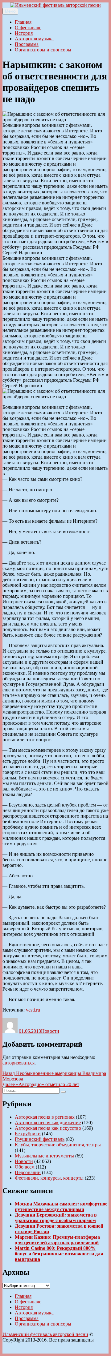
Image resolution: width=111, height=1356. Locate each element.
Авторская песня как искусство (48, 1128)
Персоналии (28, 1172)
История (24, 33)
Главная (23, 22)
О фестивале (28, 27)
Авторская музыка (34, 38)
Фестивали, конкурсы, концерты (49, 1178)
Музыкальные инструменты (44, 1155)
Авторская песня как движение (48, 1122)
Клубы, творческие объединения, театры (58, 1144)
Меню (10, 11)
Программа (27, 44)
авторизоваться (18, 1062)
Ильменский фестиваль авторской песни (45, 1334)
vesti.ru (33, 1009)
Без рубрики (28, 1133)
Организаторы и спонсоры (43, 49)
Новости (50, 1031)
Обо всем (25, 1166)
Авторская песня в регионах (45, 1117)
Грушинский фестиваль (39, 1139)
